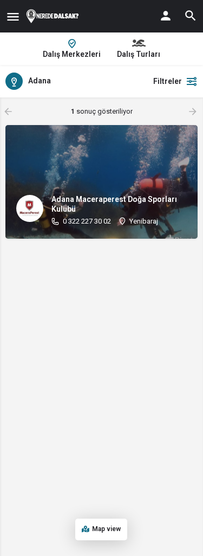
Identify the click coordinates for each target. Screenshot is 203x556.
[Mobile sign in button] (166, 16)
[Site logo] (54, 16)
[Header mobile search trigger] (191, 16)
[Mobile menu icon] (13, 16)
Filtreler (167, 81)
